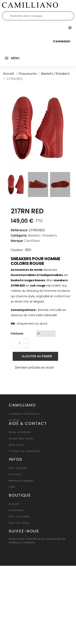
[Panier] (68, 28)
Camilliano (32, 241)
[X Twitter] (24, 378)
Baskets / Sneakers (42, 235)
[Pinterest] (33, 378)
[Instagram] (21, 551)
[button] (9, 128)
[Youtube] (30, 551)
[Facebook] (15, 378)
